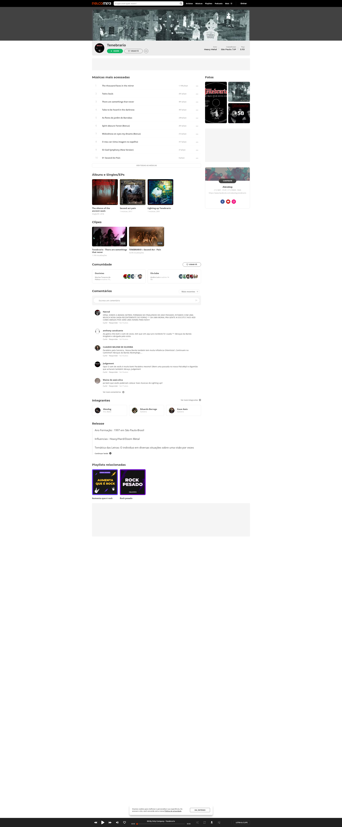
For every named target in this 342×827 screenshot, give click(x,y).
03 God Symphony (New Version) (118, 150)
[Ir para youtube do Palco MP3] (228, 202)
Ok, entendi (200, 810)
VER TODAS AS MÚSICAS (146, 165)
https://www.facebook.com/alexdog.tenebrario (227, 193)
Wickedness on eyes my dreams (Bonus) (121, 134)
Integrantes (101, 400)
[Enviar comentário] (196, 300)
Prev (95, 822)
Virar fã (135, 51)
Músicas (198, 3)
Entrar (244, 3)
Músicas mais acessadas (111, 77)
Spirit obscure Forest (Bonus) (116, 126)
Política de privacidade (173, 811)
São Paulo (226, 49)
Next (110, 822)
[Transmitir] (226, 822)
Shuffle (197, 822)
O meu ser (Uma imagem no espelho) (120, 142)
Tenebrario (116, 45)
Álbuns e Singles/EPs (108, 174)
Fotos (209, 77)
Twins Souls (107, 93)
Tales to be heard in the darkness (118, 109)
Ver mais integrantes (189, 400)
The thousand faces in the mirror (118, 85)
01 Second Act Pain (111, 158)
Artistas (189, 3)
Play (102, 822)
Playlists (208, 3)
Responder (113, 323)
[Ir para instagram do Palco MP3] (234, 202)
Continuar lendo (101, 453)
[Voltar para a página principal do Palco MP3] (102, 3)
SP (234, 49)
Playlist (219, 822)
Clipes (97, 222)
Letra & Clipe (242, 822)
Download (211, 822)
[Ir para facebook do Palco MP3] (222, 202)
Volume (117, 822)
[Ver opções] (146, 51)
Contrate (227, 181)
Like (124, 822)
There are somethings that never (118, 101)
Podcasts (218, 3)
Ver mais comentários (112, 392)
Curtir (105, 323)
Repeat (204, 822)
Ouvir (116, 51)
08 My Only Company (155, 821)
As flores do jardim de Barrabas (117, 118)
